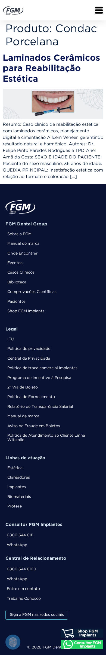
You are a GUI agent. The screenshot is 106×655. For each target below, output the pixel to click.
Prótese (14, 506)
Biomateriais (19, 496)
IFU (10, 339)
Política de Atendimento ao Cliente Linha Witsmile (46, 437)
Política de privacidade (28, 348)
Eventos (15, 263)
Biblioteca (16, 282)
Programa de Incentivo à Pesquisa (39, 377)
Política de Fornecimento (31, 397)
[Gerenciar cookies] (12, 642)
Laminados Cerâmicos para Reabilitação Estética (51, 68)
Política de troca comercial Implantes (42, 368)
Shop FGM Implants (25, 311)
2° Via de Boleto (22, 387)
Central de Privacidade (28, 358)
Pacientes (16, 301)
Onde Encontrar (22, 253)
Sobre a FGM (19, 234)
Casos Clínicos (21, 272)
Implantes (16, 487)
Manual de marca (23, 243)
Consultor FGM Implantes (33, 525)
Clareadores (18, 477)
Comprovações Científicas (32, 291)
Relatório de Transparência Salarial (40, 406)
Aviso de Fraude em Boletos (33, 426)
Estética (15, 468)
